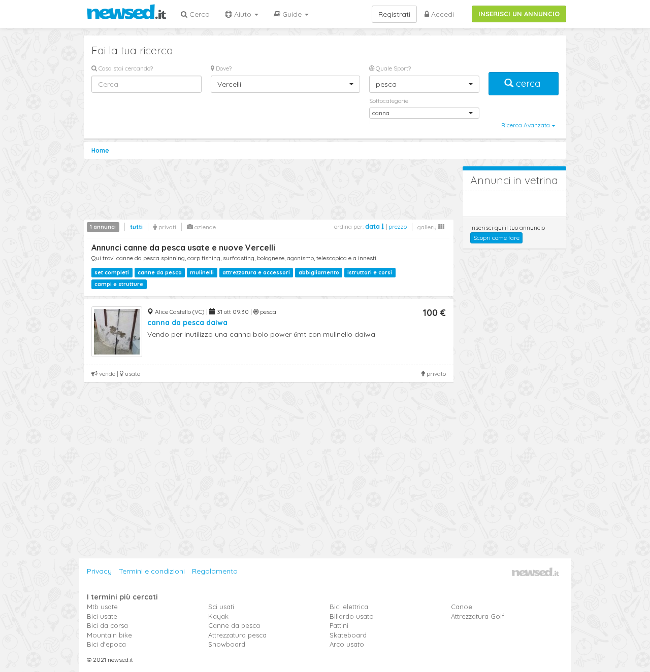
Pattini (339, 625)
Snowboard (226, 644)
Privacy (99, 571)
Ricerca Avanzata (526, 125)
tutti (136, 227)
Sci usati (221, 607)
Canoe (461, 607)
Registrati (394, 14)
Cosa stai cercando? (125, 68)
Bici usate (102, 616)
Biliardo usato (352, 616)
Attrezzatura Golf (477, 616)
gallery (427, 227)
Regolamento (215, 571)
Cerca (198, 14)
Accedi (441, 14)
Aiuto (242, 14)
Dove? (223, 68)
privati (166, 227)
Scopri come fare (496, 237)
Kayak (218, 616)
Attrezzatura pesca (237, 635)
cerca (528, 83)
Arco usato (347, 644)
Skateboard (348, 635)
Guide (292, 14)
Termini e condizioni (152, 571)
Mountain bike (109, 635)
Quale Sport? (392, 68)
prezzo (397, 226)
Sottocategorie (388, 100)
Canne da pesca (234, 625)
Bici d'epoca (106, 644)
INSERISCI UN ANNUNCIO (519, 14)
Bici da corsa (107, 625)
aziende (204, 227)
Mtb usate (102, 607)
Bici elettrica (349, 607)
